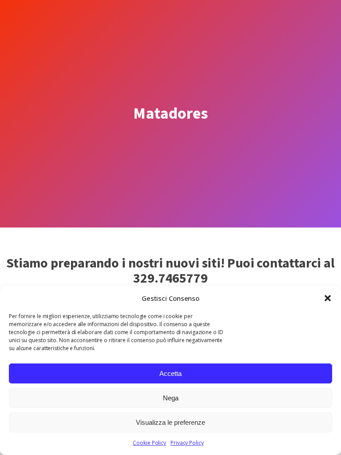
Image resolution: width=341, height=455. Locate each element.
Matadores (170, 113)
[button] (327, 298)
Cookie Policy (149, 443)
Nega (170, 398)
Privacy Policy (187, 443)
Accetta (170, 373)
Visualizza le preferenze (170, 422)
